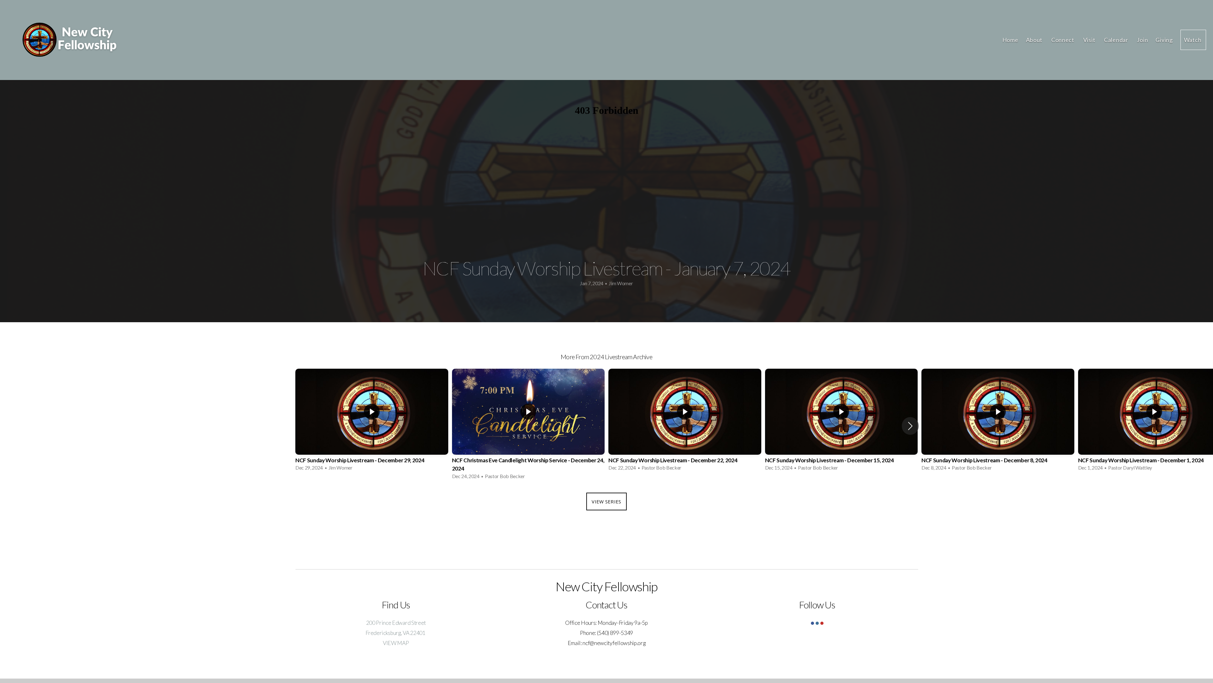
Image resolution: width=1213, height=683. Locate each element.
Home (1010, 39)
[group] (371, 422)
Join (1142, 39)
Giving (1164, 39)
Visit (1089, 39)
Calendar (1116, 39)
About (1035, 39)
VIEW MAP (396, 643)
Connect (1063, 39)
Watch (1193, 39)
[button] (910, 426)
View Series (606, 501)
